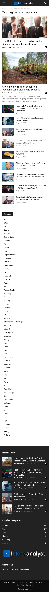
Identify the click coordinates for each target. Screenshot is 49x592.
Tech (6, 414)
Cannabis (7, 240)
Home (4, 9)
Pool (5, 385)
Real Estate (8, 389)
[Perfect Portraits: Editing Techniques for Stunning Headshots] (8, 121)
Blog (5, 226)
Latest (6, 346)
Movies (6, 371)
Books (6, 230)
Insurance (7, 325)
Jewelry (6, 339)
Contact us (29, 585)
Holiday (7, 308)
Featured (7, 276)
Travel (6, 428)
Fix (5, 286)
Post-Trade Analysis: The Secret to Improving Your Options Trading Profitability (29, 108)
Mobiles (7, 368)
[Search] (45, 3)
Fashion (7, 272)
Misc (26, 583)
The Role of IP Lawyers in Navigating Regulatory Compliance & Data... (22, 42)
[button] (4, 3)
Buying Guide (9, 237)
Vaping (6, 431)
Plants (6, 382)
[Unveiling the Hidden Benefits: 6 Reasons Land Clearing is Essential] (24, 68)
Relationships (9, 392)
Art (5, 219)
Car (5, 244)
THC (5, 417)
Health (6, 304)
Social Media (9, 399)
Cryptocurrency (9, 255)
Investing (7, 336)
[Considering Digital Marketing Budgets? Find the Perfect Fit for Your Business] (8, 177)
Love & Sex (8, 357)
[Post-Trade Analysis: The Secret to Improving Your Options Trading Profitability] (8, 109)
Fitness (6, 283)
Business (7, 233)
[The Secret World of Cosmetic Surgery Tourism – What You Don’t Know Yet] (8, 166)
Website (7, 435)
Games (6, 297)
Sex (5, 396)
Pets (5, 378)
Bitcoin (6, 223)
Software (7, 403)
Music (6, 375)
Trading (7, 424)
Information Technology (13, 322)
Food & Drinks (9, 290)
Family (6, 269)
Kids (5, 343)
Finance (7, 279)
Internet (7, 329)
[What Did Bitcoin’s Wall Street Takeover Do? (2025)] (8, 155)
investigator (8, 332)
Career (6, 247)
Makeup (7, 361)
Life (5, 353)
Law (5, 350)
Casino (6, 251)
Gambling (7, 293)
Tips (5, 421)
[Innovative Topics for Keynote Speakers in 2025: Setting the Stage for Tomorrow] (8, 189)
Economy (7, 258)
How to (7, 315)
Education (7, 262)
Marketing (8, 364)
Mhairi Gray (6, 47)
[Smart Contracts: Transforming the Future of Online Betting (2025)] (8, 200)
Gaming (7, 300)
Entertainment (9, 265)
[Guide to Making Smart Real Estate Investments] (8, 132)
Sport (6, 407)
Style (5, 410)
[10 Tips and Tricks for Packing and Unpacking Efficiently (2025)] (8, 143)
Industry (7, 318)
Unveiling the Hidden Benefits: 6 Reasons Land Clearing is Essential (21, 88)
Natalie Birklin (7, 93)
